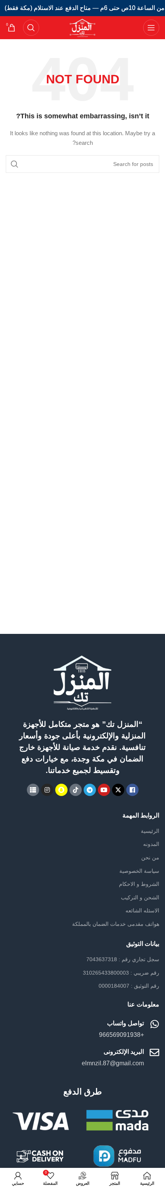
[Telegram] (90, 790)
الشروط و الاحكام (139, 884)
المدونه (151, 844)
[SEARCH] (14, 164)
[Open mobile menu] (151, 27)
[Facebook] (132, 790)
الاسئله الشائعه (142, 910)
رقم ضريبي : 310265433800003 (121, 973)
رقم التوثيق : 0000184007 (129, 986)
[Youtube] (104, 790)
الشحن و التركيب (140, 897)
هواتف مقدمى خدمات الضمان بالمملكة (115, 924)
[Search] (31, 27)
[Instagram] (47, 790)
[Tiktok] (75, 790)
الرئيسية (150, 831)
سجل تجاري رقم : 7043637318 (122, 959)
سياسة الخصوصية (139, 871)
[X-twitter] (118, 790)
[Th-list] (33, 790)
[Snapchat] (61, 790)
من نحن (150, 857)
